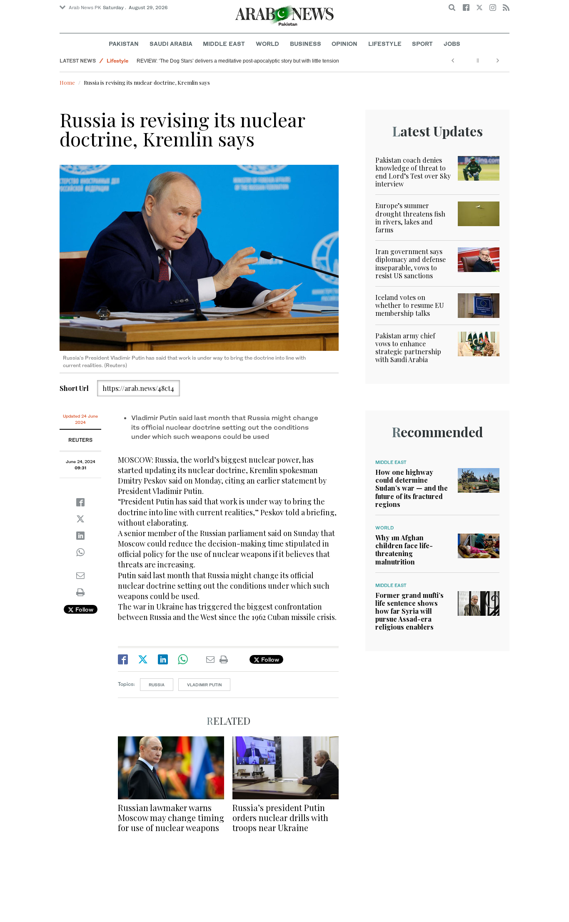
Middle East (224, 43)
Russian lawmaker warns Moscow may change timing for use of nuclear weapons (171, 817)
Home (67, 82)
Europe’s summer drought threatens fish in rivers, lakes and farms (410, 217)
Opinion (344, 43)
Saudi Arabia (171, 43)
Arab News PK (85, 7)
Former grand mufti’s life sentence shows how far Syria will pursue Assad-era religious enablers (409, 611)
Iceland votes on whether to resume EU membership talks (409, 305)
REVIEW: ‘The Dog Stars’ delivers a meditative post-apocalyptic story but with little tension (238, 61)
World (267, 43)
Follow (83, 609)
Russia (157, 684)
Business (305, 43)
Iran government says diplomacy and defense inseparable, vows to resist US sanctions (410, 263)
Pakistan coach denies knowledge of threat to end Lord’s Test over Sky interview (413, 172)
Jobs (452, 43)
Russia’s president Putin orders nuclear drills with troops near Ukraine (280, 817)
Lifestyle (385, 43)
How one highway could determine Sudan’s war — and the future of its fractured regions (411, 488)
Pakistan (124, 43)
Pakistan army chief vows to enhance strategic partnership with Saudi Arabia (408, 347)
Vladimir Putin (204, 684)
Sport (422, 43)
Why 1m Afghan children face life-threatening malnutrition (404, 549)
